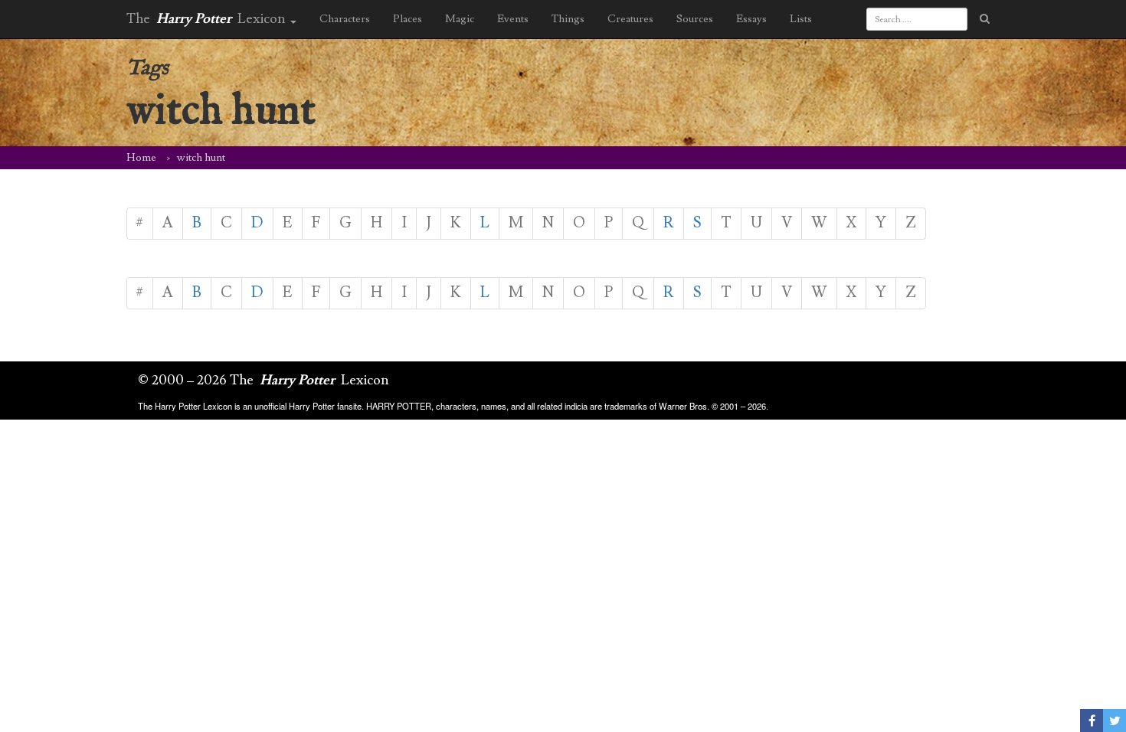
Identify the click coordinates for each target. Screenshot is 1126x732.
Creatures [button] (630, 19)
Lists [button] (801, 19)
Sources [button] (694, 19)
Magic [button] (459, 19)
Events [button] (513, 19)
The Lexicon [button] (207, 19)
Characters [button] (344, 19)
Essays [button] (751, 19)
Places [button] (407, 19)
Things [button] (568, 19)
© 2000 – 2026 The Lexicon (263, 380)
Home (141, 158)
